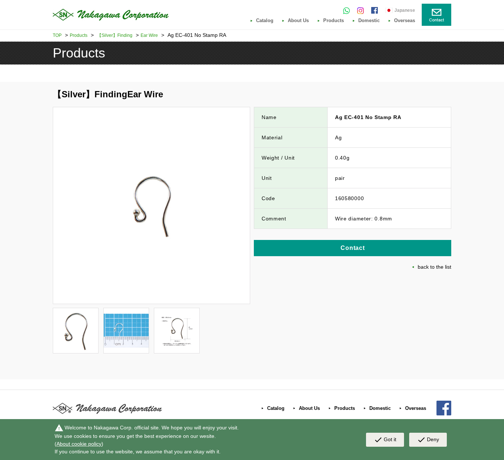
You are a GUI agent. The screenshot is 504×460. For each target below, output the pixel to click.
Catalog (264, 20)
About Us (298, 20)
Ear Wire (149, 35)
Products (333, 20)
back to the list (434, 267)
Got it (385, 439)
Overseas (404, 20)
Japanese (404, 10)
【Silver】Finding (114, 35)
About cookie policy (78, 444)
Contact (353, 248)
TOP (57, 35)
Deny (428, 439)
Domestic (369, 20)
